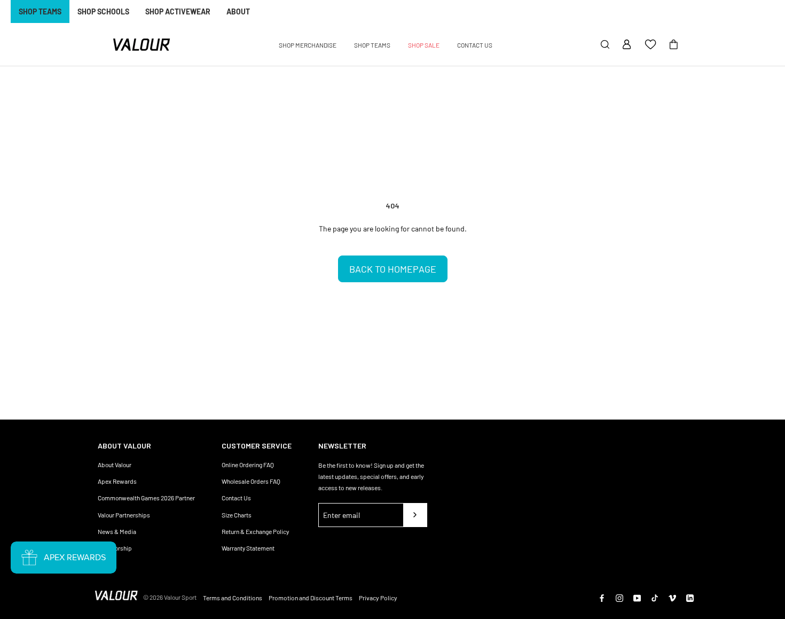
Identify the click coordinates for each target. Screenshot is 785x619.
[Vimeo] (672, 597)
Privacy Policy (378, 597)
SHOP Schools (103, 11)
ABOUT (238, 11)
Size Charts (237, 515)
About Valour (114, 464)
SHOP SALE (423, 45)
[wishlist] (650, 45)
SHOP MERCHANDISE (307, 45)
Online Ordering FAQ (248, 464)
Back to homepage (392, 269)
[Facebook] (602, 597)
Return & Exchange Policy (255, 531)
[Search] (605, 45)
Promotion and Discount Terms (310, 597)
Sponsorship (115, 548)
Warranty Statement (248, 548)
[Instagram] (619, 597)
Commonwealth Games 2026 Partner (146, 497)
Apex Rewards (117, 481)
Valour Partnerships (124, 515)
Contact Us (236, 497)
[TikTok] (654, 597)
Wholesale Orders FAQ (251, 481)
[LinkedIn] (690, 597)
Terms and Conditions (232, 597)
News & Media (117, 531)
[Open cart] (674, 45)
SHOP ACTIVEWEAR (177, 11)
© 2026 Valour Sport (170, 597)
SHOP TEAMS (40, 11)
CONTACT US (474, 45)
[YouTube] (637, 597)
